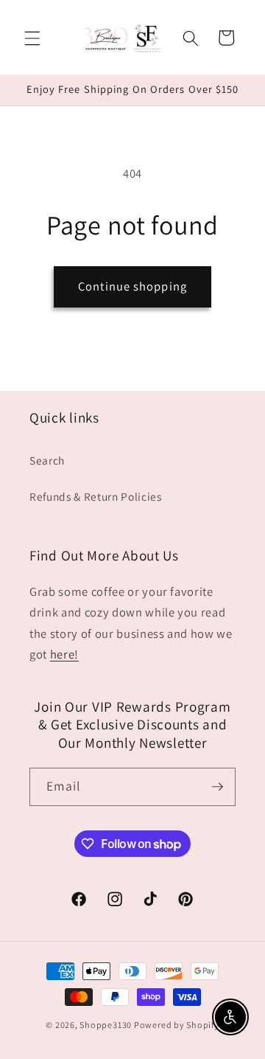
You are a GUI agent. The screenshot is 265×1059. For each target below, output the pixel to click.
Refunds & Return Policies (95, 496)
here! (64, 654)
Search (47, 460)
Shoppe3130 (106, 1024)
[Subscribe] (217, 787)
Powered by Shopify (176, 1024)
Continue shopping (132, 286)
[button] (32, 37)
